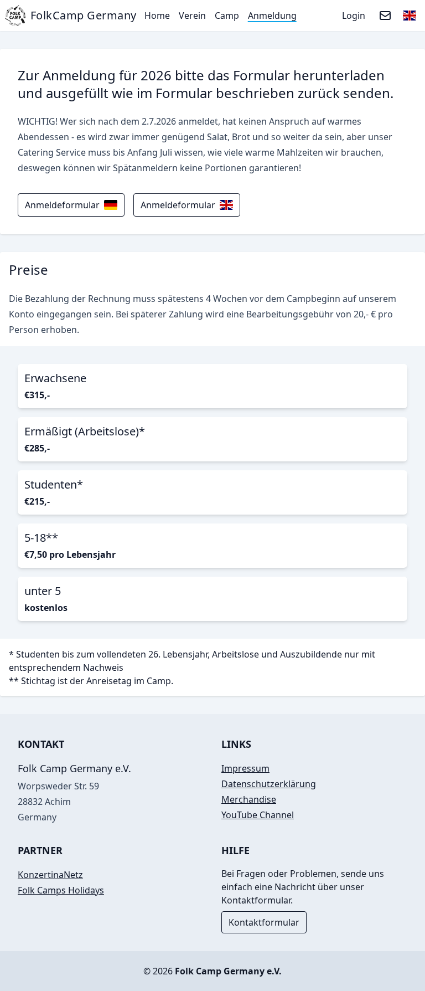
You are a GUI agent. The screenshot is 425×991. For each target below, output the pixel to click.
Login (353, 15)
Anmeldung (272, 15)
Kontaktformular (264, 922)
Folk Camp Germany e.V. (228, 971)
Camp (227, 15)
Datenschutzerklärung (268, 784)
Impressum (245, 768)
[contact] (385, 15)
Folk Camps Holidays (61, 890)
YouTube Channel (257, 815)
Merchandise (248, 799)
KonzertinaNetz (50, 875)
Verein (192, 15)
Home (157, 15)
